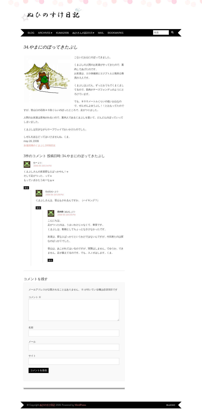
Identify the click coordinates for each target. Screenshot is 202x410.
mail (101, 32)
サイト (32, 355)
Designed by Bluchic (170, 405)
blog (31, 32)
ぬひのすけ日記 (47, 405)
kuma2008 (62, 32)
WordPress (80, 405)
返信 (26, 188)
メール (32, 341)
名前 (31, 327)
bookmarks (115, 32)
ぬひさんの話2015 (82, 32)
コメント (35, 297)
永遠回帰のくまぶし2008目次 (39, 145)
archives (44, 32)
